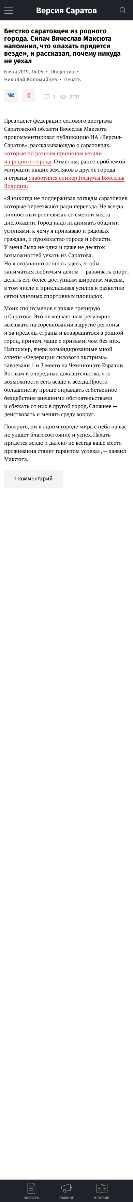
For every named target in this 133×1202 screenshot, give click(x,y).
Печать (72, 79)
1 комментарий (33, 478)
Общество (62, 72)
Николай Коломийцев (30, 79)
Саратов (66, 10)
